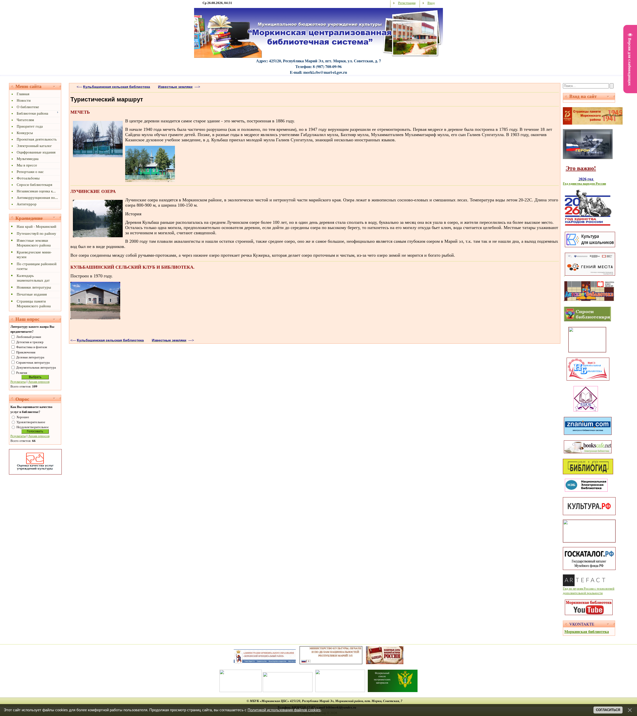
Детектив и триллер (30, 342)
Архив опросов (39, 381)
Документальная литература (36, 367)
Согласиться (608, 710)
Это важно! (581, 167)
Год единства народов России (584, 183)
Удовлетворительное (30, 422)
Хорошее (22, 417)
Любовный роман (28, 336)
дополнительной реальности (583, 593)
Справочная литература (33, 362)
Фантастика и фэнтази (31, 347)
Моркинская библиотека (586, 631)
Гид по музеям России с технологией (588, 588)
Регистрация (407, 2)
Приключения (25, 352)
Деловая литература (30, 357)
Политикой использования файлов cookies (284, 710)
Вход (431, 2)
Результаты (18, 381)
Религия (21, 372)
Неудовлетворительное (32, 427)
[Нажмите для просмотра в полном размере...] (98, 156)
